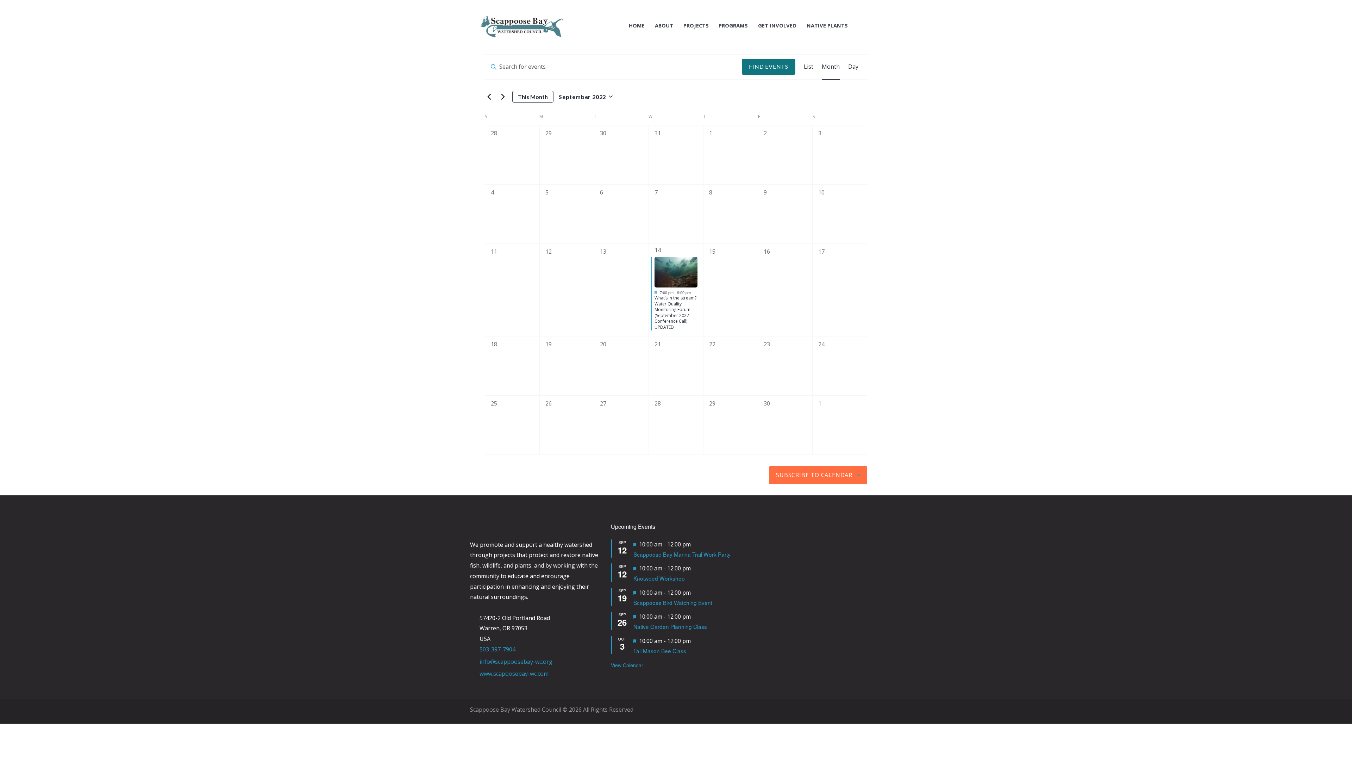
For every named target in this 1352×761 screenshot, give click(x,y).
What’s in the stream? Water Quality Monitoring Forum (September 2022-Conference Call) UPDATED (675, 312)
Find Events (768, 66)
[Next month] (503, 96)
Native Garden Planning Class (670, 626)
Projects (696, 25)
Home (637, 25)
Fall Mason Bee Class (659, 651)
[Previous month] (489, 96)
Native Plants (827, 25)
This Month (533, 96)
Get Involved (777, 25)
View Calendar (627, 665)
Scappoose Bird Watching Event (672, 602)
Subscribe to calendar (814, 475)
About (664, 25)
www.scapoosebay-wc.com (514, 674)
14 (658, 250)
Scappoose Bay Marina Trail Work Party (682, 554)
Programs (733, 25)
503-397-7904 (497, 649)
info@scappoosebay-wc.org (516, 662)
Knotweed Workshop (659, 578)
